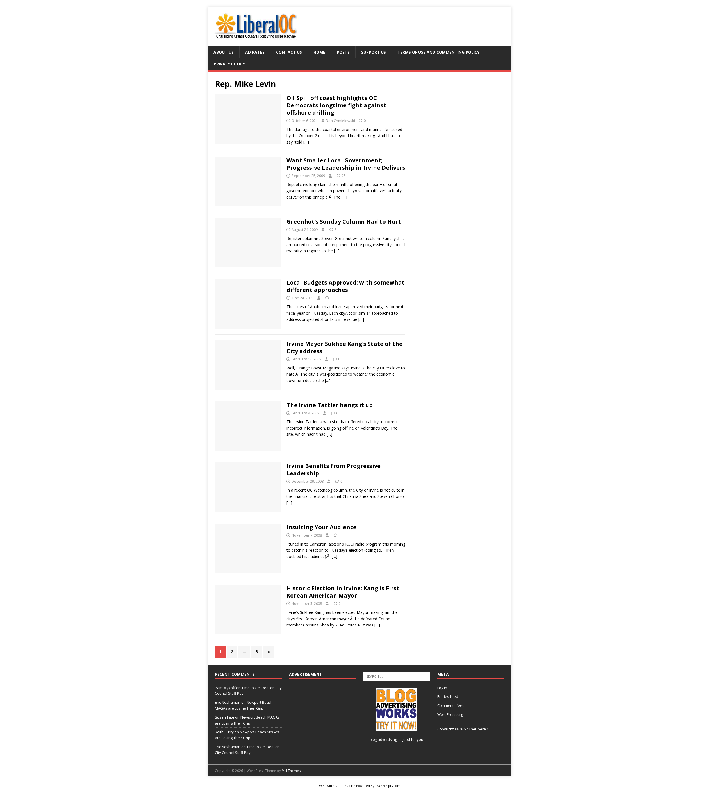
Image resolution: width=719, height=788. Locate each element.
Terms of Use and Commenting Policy (438, 52)
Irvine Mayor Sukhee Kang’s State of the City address (344, 347)
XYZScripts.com (388, 786)
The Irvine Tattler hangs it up (329, 405)
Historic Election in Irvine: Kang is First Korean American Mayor (342, 591)
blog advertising (383, 739)
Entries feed (447, 696)
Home (319, 52)
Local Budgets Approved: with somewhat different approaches (345, 286)
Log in (442, 687)
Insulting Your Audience (321, 527)
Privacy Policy (229, 64)
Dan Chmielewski (340, 120)
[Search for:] (396, 676)
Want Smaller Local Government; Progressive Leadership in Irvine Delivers (345, 163)
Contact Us (289, 52)
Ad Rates (255, 52)
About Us (223, 52)
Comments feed (451, 705)
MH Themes (291, 770)
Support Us (373, 52)
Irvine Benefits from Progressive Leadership (333, 469)
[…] (306, 142)
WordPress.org (450, 714)
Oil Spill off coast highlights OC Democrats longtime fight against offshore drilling (336, 105)
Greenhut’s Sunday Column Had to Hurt (343, 221)
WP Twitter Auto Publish (337, 786)
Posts (343, 52)
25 (344, 175)
